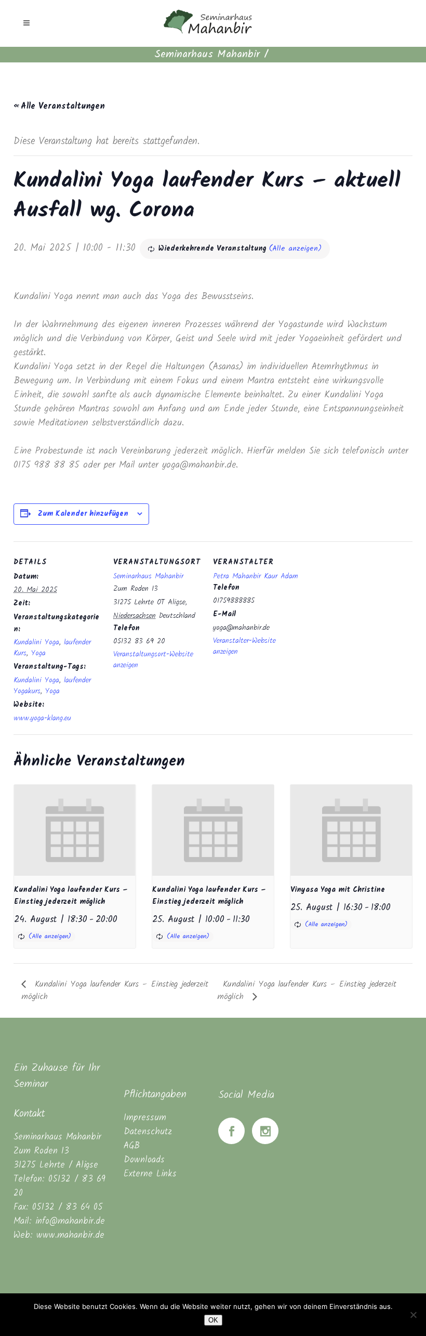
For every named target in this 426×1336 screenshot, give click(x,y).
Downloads (144, 1160)
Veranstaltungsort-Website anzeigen (153, 659)
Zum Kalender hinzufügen (83, 514)
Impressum (145, 1118)
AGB (132, 1146)
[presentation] (75, 830)
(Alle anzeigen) (295, 248)
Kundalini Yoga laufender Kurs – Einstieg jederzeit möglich (71, 895)
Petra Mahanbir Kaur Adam (255, 576)
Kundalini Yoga (36, 642)
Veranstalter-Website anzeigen (244, 646)
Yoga (38, 653)
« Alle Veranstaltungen (59, 106)
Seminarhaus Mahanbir (207, 54)
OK (213, 1320)
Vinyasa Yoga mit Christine (337, 890)
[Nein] (413, 1314)
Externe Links (150, 1174)
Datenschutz (148, 1132)
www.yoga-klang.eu (42, 718)
